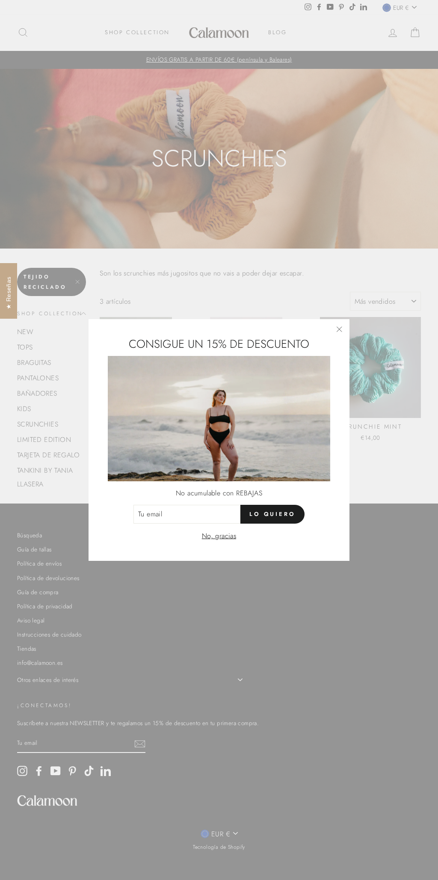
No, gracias (219, 536)
